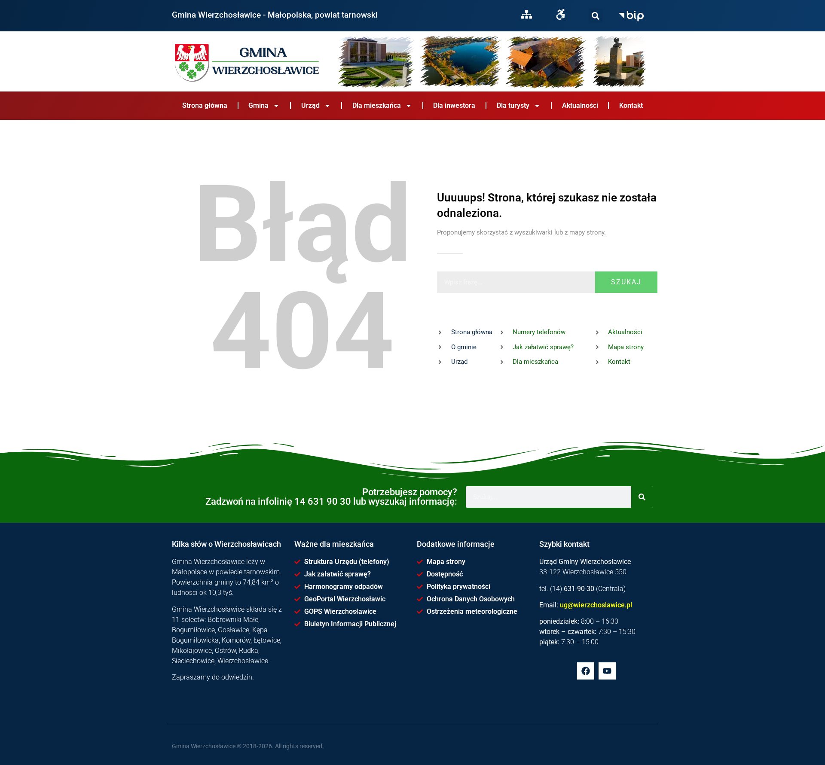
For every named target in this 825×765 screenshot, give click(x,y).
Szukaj (626, 282)
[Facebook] (585, 671)
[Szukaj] (596, 16)
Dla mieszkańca (376, 105)
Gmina (258, 105)
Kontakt (631, 105)
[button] (596, 16)
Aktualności (580, 105)
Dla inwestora (454, 105)
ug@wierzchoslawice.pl (596, 605)
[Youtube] (607, 671)
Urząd (310, 105)
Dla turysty (513, 105)
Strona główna (204, 105)
